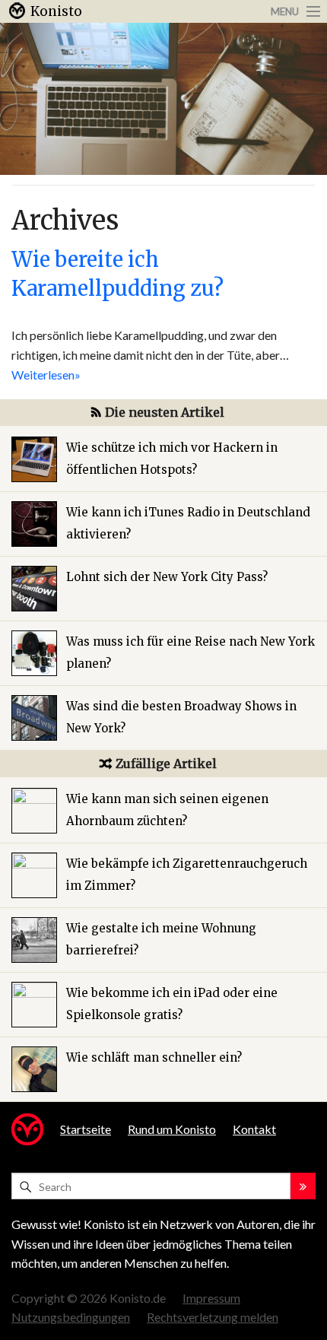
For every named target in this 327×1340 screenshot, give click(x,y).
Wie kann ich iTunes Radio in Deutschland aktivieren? (188, 523)
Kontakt (254, 1129)
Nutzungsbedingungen (70, 1317)
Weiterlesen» (46, 374)
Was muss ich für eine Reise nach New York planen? (190, 652)
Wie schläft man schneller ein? (154, 1057)
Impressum (211, 1298)
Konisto (56, 11)
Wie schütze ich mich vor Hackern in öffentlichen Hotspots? (172, 458)
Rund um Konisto (172, 1129)
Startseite (85, 1129)
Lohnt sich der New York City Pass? (167, 577)
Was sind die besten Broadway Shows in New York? (181, 717)
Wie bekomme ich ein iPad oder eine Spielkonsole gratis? (172, 1004)
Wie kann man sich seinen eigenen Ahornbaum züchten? (167, 810)
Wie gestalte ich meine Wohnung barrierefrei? (161, 939)
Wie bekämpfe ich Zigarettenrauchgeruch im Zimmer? (186, 874)
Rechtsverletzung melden (212, 1317)
